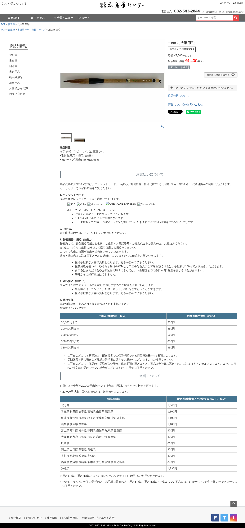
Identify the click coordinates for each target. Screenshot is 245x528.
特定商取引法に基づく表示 (98, 517)
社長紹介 (52, 517)
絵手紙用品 (16, 77)
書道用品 (14, 71)
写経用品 (14, 82)
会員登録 (238, 3)
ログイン (225, 3)
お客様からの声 (18, 88)
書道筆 (11, 24)
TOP (3, 24)
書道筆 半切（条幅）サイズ (31, 29)
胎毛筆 (13, 66)
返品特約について (178, 95)
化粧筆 (13, 55)
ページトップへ (233, 504)
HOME (15, 17)
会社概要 (16, 517)
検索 (236, 17)
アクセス (39, 17)
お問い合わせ (17, 93)
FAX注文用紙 (70, 517)
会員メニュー (65, 17)
